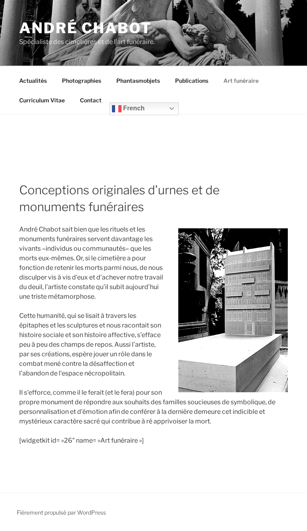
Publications (191, 80)
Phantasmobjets (138, 80)
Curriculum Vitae (42, 100)
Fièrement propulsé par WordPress (61, 512)
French (133, 108)
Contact (91, 100)
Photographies (81, 80)
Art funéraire (241, 80)
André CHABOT (85, 28)
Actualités (33, 80)
